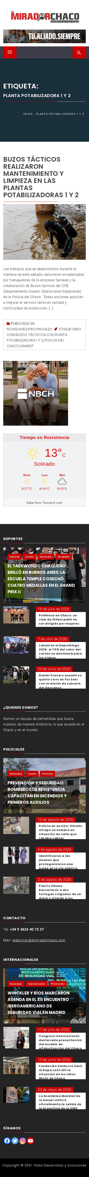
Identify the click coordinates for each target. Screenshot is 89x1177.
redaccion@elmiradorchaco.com (38, 940)
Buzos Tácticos (31, 334)
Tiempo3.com (52, 502)
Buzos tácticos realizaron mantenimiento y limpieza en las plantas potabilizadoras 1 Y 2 (41, 177)
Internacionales (36, 984)
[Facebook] (7, 1140)
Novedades (17, 329)
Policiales (47, 774)
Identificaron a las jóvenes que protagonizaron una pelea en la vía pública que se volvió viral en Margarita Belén (58, 866)
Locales (29, 556)
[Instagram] (22, 1140)
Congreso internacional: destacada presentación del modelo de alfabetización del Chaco (60, 1042)
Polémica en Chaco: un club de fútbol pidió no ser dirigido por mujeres (59, 619)
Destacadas (16, 774)
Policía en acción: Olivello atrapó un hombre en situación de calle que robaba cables (60, 832)
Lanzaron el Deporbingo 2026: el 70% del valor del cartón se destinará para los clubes (60, 651)
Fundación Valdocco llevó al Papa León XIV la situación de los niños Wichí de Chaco (60, 1072)
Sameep (27, 345)
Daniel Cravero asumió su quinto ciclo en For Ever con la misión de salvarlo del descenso (60, 681)
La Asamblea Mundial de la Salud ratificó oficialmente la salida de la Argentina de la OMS (60, 1102)
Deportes (15, 556)
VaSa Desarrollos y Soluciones (60, 1165)
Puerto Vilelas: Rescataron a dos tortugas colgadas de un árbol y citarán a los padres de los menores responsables (60, 896)
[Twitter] (14, 1140)
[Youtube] (30, 1140)
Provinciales (40, 329)
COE (50, 334)
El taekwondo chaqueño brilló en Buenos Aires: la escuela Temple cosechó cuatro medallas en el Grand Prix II (41, 579)
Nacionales (46, 556)
